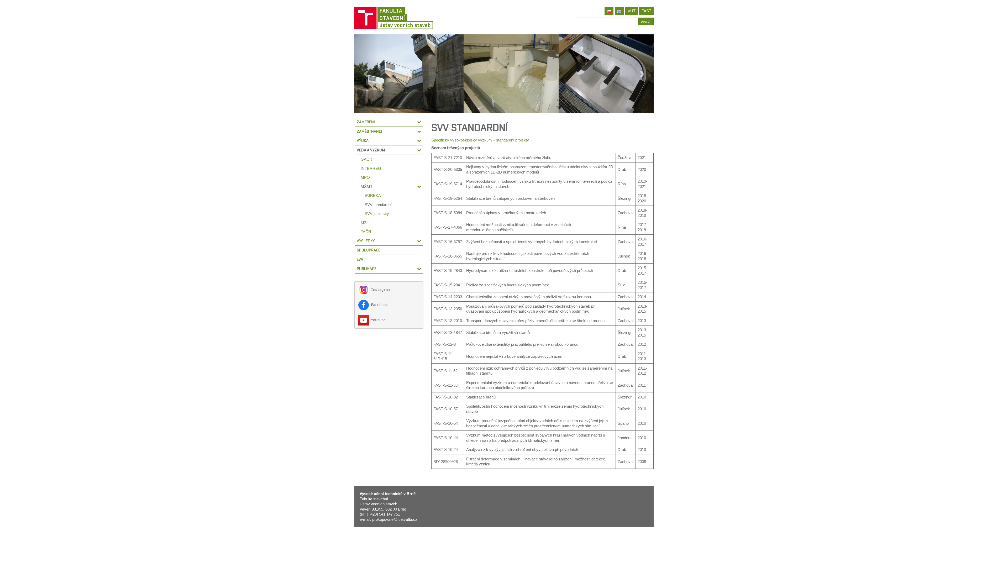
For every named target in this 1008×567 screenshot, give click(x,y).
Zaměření (366, 122)
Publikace (366, 268)
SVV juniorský (377, 213)
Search (645, 21)
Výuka (363, 140)
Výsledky (366, 241)
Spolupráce (368, 250)
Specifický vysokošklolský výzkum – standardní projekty (480, 140)
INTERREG (371, 168)
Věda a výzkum (371, 150)
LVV (360, 259)
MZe (365, 222)
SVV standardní (378, 204)
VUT (632, 11)
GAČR (366, 159)
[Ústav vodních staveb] (427, 18)
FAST (646, 11)
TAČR (366, 231)
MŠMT (366, 186)
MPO (365, 177)
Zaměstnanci (369, 131)
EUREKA (373, 195)
